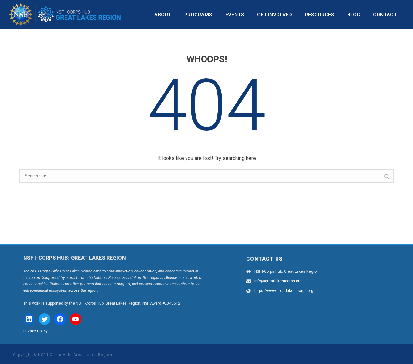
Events (234, 15)
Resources (319, 15)
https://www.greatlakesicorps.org (283, 291)
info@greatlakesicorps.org (278, 281)
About (162, 15)
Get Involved (274, 15)
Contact (385, 15)
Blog (353, 15)
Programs (198, 15)
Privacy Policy (35, 331)
